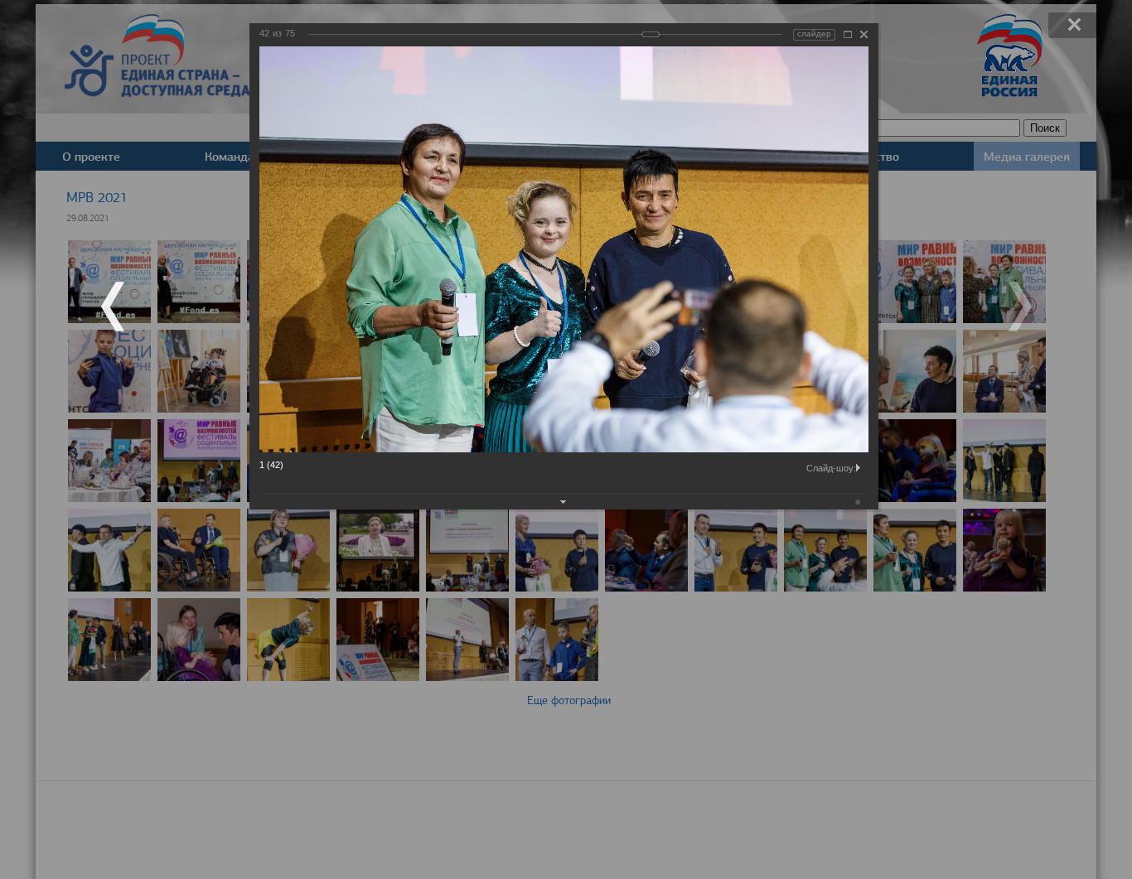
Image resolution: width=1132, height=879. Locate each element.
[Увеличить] (847, 34)
